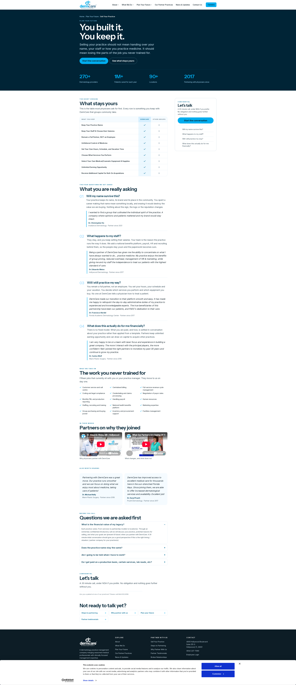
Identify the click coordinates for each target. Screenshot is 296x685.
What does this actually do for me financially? (195, 145)
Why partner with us (123, 613)
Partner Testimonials (159, 653)
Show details (88, 680)
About (114, 5)
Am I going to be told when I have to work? (103, 555)
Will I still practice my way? (192, 139)
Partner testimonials (94, 619)
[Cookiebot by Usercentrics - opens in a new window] (68, 680)
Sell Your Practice (157, 642)
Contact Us (197, 5)
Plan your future (153, 613)
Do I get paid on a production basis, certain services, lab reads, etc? (117, 562)
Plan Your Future (143, 5)
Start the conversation (93, 61)
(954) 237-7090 (192, 651)
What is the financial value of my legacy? (103, 524)
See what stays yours (123, 61)
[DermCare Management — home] (88, 4)
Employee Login (192, 655)
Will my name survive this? (192, 129)
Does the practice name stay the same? (102, 547)
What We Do (127, 5)
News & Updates (183, 5)
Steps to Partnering (158, 646)
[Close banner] (239, 664)
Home (82, 16)
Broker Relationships (159, 657)
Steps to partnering (94, 613)
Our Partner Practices (164, 5)
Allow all (218, 666)
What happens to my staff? (193, 134)
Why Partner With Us (159, 649)
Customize (216, 674)
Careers (211, 5)
